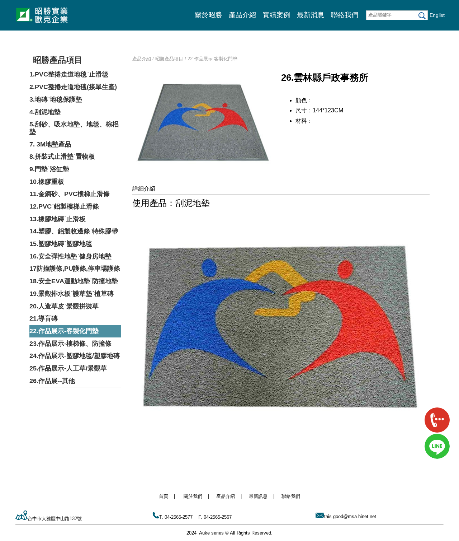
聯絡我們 (344, 15)
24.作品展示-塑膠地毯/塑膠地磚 (74, 355)
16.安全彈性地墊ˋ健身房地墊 (70, 256)
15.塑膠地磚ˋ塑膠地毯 (60, 243)
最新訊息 (258, 496)
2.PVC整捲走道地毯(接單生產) (73, 86)
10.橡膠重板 (46, 181)
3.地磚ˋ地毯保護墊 (55, 99)
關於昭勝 (208, 15)
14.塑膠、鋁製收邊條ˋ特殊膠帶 (73, 231)
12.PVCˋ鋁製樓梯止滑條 (64, 206)
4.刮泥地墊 (45, 112)
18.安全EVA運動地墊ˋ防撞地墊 (73, 281)
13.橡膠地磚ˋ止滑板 (57, 219)
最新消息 (310, 15)
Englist (437, 15)
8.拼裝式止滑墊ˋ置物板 (62, 156)
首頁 (163, 496)
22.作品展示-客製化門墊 (64, 331)
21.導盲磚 (43, 318)
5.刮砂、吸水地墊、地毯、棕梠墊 (74, 128)
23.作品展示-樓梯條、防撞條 (70, 343)
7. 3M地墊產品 (50, 144)
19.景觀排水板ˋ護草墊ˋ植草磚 (71, 293)
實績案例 (276, 15)
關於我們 (193, 496)
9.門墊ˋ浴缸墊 (49, 169)
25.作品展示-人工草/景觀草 (68, 368)
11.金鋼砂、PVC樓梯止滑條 (69, 193)
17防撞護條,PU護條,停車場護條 (74, 268)
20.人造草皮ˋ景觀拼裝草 (64, 306)
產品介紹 (242, 15)
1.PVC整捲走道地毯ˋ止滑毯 (68, 74)
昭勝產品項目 (57, 60)
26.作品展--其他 (52, 380)
